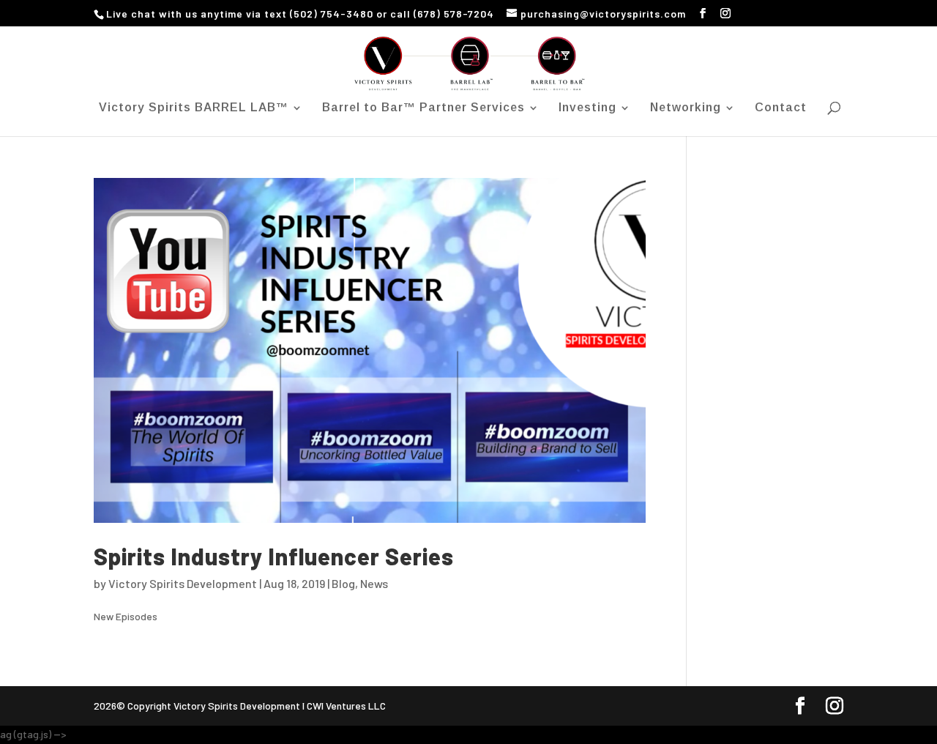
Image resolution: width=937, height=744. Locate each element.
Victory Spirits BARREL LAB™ (193, 108)
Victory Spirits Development (182, 583)
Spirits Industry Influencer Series (274, 556)
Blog (343, 583)
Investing (587, 108)
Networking (685, 108)
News (374, 583)
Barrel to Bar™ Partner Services (423, 108)
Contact (781, 108)
